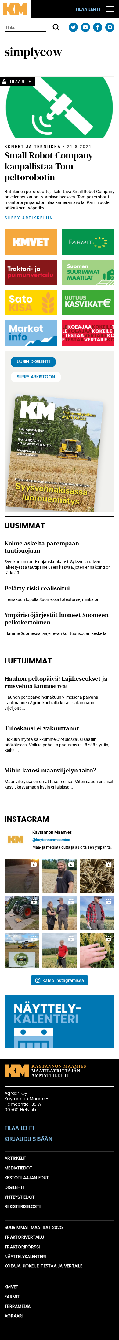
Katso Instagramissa (63, 980)
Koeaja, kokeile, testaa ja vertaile (43, 1266)
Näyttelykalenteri (25, 1257)
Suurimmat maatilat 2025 (34, 1228)
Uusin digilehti (33, 362)
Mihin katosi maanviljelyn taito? (50, 770)
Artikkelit (16, 1158)
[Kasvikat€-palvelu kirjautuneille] (87, 302)
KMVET (11, 1287)
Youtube (85, 27)
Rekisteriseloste (23, 1207)
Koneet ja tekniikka (33, 146)
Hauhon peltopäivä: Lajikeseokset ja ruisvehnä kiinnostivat (56, 682)
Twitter (73, 27)
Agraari (14, 1316)
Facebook (97, 27)
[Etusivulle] (15, 9)
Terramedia (18, 1306)
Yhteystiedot (20, 1197)
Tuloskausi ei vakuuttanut (42, 728)
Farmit (12, 1297)
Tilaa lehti (87, 10)
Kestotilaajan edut (27, 1178)
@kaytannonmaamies (51, 839)
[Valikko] (110, 9)
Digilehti (14, 1188)
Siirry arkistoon (36, 377)
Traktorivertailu (24, 1237)
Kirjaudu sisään (28, 1139)
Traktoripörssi (22, 1247)
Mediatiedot (18, 1168)
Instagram (109, 27)
